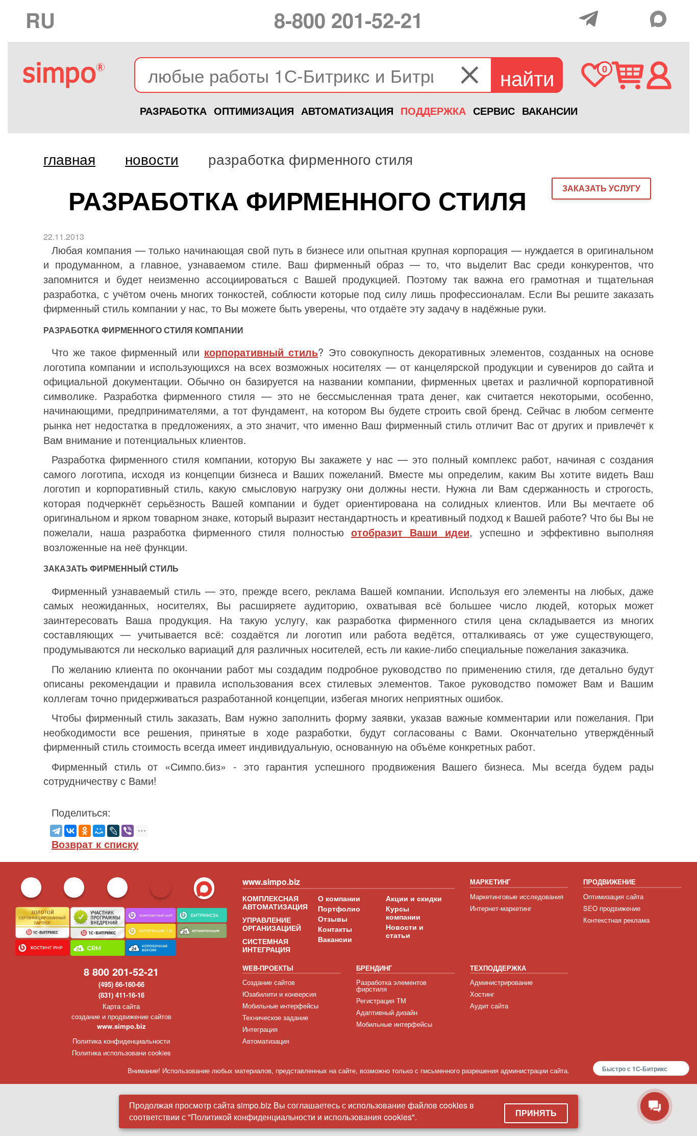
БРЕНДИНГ (374, 968)
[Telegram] (591, 19)
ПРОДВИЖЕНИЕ (609, 881)
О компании (339, 898)
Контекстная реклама (616, 920)
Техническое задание (275, 1017)
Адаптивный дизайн (386, 1012)
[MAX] (660, 19)
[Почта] (613, 18)
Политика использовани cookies (121, 1052)
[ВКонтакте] (70, 831)
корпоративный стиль (261, 351)
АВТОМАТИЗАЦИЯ (347, 110)
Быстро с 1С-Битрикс (634, 1068)
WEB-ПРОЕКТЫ (267, 968)
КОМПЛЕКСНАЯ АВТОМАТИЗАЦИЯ (275, 902)
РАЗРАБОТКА (173, 110)
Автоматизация (265, 1041)
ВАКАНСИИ (550, 110)
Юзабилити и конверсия (279, 994)
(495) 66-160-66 (121, 984)
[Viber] (127, 831)
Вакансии (335, 939)
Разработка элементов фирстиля (391, 985)
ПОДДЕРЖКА (433, 110)
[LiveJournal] (113, 831)
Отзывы (332, 918)
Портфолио (339, 908)
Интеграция (260, 1029)
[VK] (637, 18)
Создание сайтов (268, 982)
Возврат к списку (95, 843)
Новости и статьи (405, 931)
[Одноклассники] (85, 831)
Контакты (335, 929)
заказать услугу (601, 188)
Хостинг (482, 994)
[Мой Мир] (99, 831)
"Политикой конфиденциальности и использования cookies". (302, 1117)
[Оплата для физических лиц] (568, 20)
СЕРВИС (494, 110)
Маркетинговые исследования (516, 896)
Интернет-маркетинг (501, 908)
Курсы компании (403, 912)
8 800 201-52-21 (121, 971)
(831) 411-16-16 (121, 995)
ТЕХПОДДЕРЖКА (498, 968)
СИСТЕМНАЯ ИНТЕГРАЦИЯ (266, 945)
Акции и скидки (414, 898)
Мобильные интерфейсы (280, 1005)
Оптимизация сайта (613, 896)
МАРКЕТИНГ (490, 881)
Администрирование (501, 982)
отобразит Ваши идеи (410, 532)
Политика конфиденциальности (121, 1041)
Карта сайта (121, 1006)
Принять (536, 1113)
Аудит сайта (489, 1005)
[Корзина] (627, 75)
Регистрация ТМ (381, 1000)
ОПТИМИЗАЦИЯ (254, 110)
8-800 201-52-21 (348, 19)
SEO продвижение (611, 908)
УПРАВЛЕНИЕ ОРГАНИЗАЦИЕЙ (271, 924)
